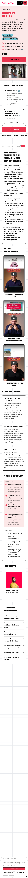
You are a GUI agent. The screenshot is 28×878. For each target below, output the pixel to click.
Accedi (20, 3)
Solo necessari (8, 872)
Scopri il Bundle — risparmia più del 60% (14, 135)
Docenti (18, 146)
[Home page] (7, 3)
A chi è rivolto (10, 146)
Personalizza (20, 872)
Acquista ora (14, 59)
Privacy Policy (5, 875)
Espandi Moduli (14, 122)
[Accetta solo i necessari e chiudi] (24, 859)
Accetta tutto (14, 869)
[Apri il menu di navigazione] (25, 3)
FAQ (23, 146)
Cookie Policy (12, 865)
